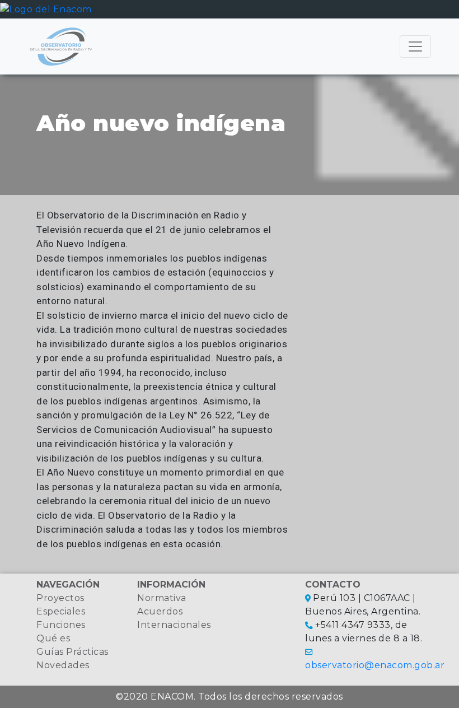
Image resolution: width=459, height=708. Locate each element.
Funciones (61, 625)
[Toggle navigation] (415, 46)
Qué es (53, 638)
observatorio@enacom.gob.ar (374, 665)
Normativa (161, 598)
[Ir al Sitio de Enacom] (46, 8)
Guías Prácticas (72, 651)
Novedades (63, 665)
